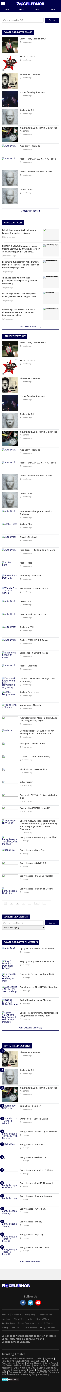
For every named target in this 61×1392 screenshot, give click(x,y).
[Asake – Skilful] (10, 117)
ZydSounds (22, 1360)
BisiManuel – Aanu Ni (30, 74)
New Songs (6, 1319)
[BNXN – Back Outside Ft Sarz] (10, 618)
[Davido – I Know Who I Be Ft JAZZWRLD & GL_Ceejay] (10, 683)
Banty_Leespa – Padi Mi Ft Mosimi (36, 888)
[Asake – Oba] (10, 528)
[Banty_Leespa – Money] (10, 1225)
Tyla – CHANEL (27, 782)
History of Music (42, 1319)
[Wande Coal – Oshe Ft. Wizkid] (10, 592)
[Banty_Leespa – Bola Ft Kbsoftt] (10, 1251)
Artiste (38, 9)
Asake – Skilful (27, 110)
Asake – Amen (26, 189)
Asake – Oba (26, 524)
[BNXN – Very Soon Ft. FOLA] (10, 45)
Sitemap (5, 1327)
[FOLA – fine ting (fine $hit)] (10, 99)
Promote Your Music (26, 1323)
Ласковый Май (18, 1372)
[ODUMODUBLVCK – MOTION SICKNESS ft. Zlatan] (10, 134)
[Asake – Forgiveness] (10, 696)
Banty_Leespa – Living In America (36, 1196)
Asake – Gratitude (28, 665)
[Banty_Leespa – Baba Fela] (10, 854)
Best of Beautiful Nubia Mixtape (35, 1000)
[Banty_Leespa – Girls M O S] (10, 867)
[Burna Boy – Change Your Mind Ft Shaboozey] (10, 515)
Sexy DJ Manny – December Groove (37, 961)
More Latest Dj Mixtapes (29, 1028)
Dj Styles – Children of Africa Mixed (37, 948)
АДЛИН (49, 1358)
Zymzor (27, 1365)
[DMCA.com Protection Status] (30, 1379)
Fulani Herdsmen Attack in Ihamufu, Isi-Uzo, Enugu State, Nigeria (39, 719)
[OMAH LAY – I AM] (10, 541)
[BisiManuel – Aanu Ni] (10, 81)
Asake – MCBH (27, 627)
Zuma (21, 1363)
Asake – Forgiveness (29, 692)
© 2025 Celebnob (30, 1327)
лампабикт (19, 1370)
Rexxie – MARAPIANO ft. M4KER (35, 808)
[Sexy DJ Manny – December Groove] (10, 965)
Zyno (31, 1370)
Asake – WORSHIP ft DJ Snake (34, 640)
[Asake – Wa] (10, 605)
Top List (50, 1323)
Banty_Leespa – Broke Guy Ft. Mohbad (38, 837)
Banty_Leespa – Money (31, 1221)
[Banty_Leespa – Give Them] (10, 1212)
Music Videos (19, 1319)
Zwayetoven (8, 1363)
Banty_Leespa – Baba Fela (32, 850)
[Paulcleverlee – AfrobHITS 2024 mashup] (10, 991)
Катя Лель (50, 1363)
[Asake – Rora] (10, 566)
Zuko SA (41, 1370)
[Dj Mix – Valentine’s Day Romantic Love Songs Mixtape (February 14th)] (10, 1017)
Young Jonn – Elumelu (30, 705)
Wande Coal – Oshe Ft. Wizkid (34, 588)
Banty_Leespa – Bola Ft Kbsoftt (35, 1247)
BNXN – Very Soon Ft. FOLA (33, 38)
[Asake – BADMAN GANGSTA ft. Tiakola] (10, 162)
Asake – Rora (26, 562)
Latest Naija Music (46, 1315)
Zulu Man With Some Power (17, 1358)
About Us (5, 1315)
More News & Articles (30, 327)
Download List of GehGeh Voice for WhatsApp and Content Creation (37, 732)
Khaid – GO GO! (27, 56)
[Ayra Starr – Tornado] (10, 150)
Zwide (17, 1365)
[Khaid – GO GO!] (10, 63)
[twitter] (30, 1303)
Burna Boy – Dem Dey (30, 575)
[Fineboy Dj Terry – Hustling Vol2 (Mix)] (10, 978)
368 (36, 903)
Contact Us (16, 1315)
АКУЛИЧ (42, 1372)
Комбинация (35, 1367)
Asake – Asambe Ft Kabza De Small (36, 171)
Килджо (43, 1374)
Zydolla (52, 1370)
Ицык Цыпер (34, 1363)
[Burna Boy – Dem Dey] (10, 579)
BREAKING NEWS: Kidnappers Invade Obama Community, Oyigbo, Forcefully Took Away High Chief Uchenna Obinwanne (38, 825)
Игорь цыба (28, 1374)
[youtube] (38, 1303)
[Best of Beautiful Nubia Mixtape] (10, 1004)
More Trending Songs (29, 1261)
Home (7, 9)
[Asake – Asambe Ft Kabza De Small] (10, 178)
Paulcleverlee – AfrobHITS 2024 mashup (39, 987)
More (53, 9)
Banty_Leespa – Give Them (33, 1208)
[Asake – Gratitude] (10, 669)
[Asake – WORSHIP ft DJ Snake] (10, 644)
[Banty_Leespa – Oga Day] (10, 1238)
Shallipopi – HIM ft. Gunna (32, 743)
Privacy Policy (30, 1315)
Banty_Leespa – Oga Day (31, 1234)
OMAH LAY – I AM (28, 537)
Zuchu (38, 1358)
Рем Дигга (8, 1360)
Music (22, 9)
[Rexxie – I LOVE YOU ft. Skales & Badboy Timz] (10, 799)
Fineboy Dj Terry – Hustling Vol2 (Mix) (38, 974)
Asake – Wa (25, 601)
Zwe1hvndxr (41, 1365)
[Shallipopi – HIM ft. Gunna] (10, 747)
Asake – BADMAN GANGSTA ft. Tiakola (38, 158)
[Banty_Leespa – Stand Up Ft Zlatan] (10, 879)
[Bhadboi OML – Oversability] (10, 773)
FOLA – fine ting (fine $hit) (32, 92)
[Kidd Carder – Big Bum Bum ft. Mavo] (10, 554)
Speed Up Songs (8, 1323)
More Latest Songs (30, 211)
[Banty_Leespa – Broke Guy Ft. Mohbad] (10, 841)
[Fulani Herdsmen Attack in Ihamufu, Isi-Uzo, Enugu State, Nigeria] (10, 722)
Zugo (32, 1372)
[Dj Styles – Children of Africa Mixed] (10, 952)
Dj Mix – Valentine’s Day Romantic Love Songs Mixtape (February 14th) (39, 1014)
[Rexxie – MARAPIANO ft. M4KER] (10, 812)
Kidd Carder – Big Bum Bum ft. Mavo (37, 550)
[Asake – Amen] (10, 196)
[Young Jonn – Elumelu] (10, 709)
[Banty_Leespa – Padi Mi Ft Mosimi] (10, 892)
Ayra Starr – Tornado (30, 146)
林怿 (4, 1372)
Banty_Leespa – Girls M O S (33, 863)
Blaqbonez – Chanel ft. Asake (34, 652)
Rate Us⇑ (15, 1327)
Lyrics (30, 1319)
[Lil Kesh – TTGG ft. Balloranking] (10, 760)
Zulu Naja (19, 1367)
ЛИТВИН (7, 1365)
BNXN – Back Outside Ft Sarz (34, 614)
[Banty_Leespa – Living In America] (10, 1200)
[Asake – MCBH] (10, 631)
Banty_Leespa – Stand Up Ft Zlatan (36, 875)
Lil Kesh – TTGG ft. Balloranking (35, 756)
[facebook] (23, 1303)
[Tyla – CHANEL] (10, 786)
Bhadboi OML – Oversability (33, 769)
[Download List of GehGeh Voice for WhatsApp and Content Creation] (10, 734)
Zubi (43, 1360)
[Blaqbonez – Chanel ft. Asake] (10, 656)
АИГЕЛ (35, 1360)
